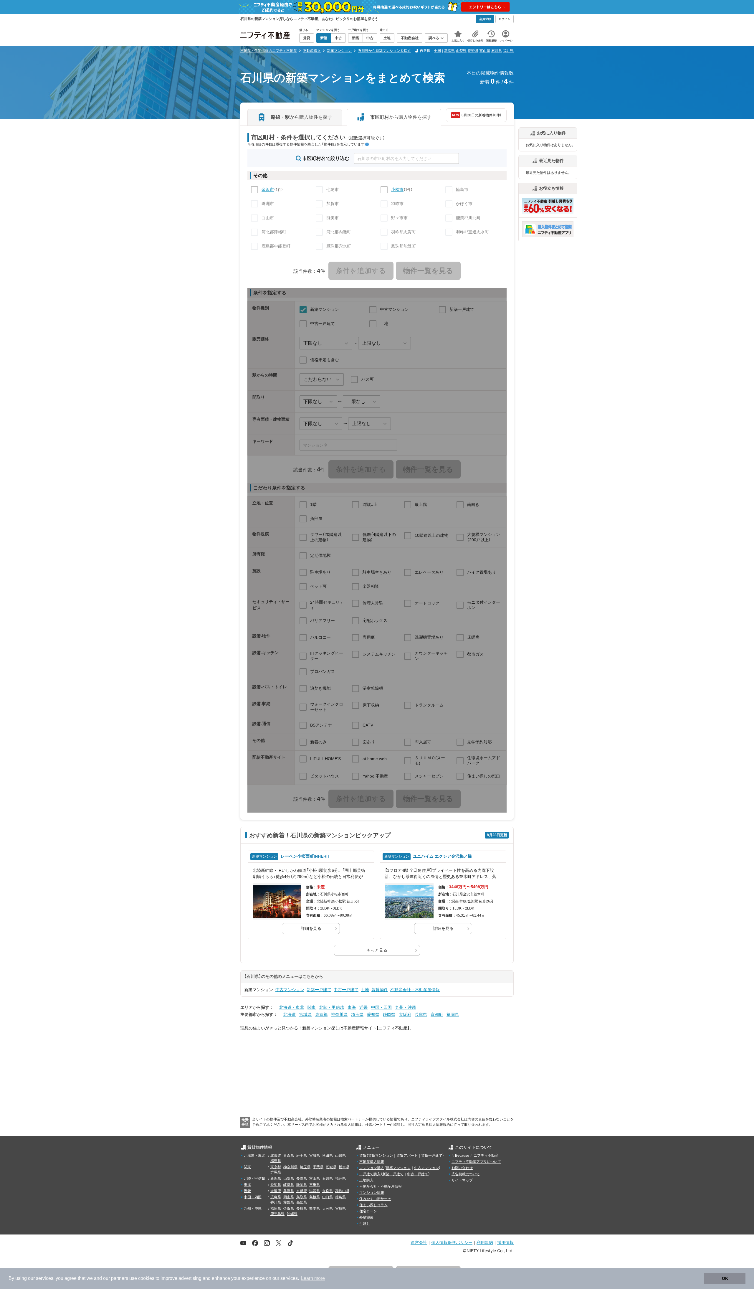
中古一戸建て (346, 989)
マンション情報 (371, 1193)
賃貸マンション (380, 1155)
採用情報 (505, 1242)
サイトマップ (462, 1180)
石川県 (496, 51)
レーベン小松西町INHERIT (305, 856)
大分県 (327, 1209)
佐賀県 (288, 1209)
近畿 (363, 1007)
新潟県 (449, 51)
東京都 (321, 1014)
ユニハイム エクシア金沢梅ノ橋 (442, 856)
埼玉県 (357, 1014)
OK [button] (725, 1278)
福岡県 (453, 1014)
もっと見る (377, 950)
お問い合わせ (462, 1168)
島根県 (314, 1197)
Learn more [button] (313, 1278)
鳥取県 (301, 1197)
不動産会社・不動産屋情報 (415, 989)
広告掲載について (466, 1174)
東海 (352, 1007)
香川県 (275, 1202)
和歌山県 (342, 1191)
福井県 (508, 51)
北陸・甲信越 (331, 1007)
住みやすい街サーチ (375, 1199)
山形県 (340, 1155)
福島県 (275, 1161)
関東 (311, 1007)
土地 (365, 989)
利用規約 (485, 1242)
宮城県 (305, 1014)
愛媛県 (288, 1202)
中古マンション (289, 989)
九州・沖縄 (405, 1007)
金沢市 (268, 189)
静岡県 (389, 1014)
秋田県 (327, 1155)
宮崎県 (340, 1209)
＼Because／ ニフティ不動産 (475, 1155)
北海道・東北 (291, 1007)
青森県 (288, 1155)
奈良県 (327, 1191)
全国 (437, 51)
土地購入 (366, 1180)
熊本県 (314, 1209)
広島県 (275, 1197)
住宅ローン (368, 1211)
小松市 (397, 189)
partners (119, 1278)
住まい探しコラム (373, 1205)
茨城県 (331, 1167)
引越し (364, 1224)
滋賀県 (314, 1191)
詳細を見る (311, 928)
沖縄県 (292, 1214)
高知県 (301, 1202)
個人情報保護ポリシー (451, 1242)
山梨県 (461, 51)
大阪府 (405, 1014)
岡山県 (288, 1197)
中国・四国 (381, 1007)
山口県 (327, 1197)
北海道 (289, 1014)
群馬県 (275, 1172)
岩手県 (301, 1155)
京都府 (437, 1014)
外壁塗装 (366, 1217)
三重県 (314, 1185)
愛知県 (373, 1014)
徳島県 (340, 1197)
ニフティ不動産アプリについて (476, 1162)
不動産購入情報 (371, 1162)
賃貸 (362, 1155)
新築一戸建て (319, 989)
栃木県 (344, 1167)
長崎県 (301, 1209)
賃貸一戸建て (431, 1155)
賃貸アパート (407, 1155)
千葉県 (318, 1167)
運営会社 (419, 1242)
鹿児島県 (277, 1214)
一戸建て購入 (370, 1174)
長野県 (473, 51)
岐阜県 (288, 1185)
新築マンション (398, 1168)
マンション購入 (371, 1168)
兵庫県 (421, 1014)
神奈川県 (339, 1014)
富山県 (484, 51)
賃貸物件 (379, 989)
